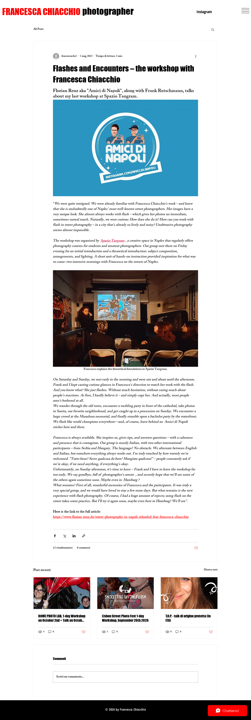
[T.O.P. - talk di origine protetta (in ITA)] (189, 593)
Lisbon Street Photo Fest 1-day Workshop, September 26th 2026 (125, 618)
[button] (213, 29)
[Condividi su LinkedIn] (74, 536)
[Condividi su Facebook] (55, 536)
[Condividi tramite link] (83, 536)
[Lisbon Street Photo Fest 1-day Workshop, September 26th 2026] (125, 593)
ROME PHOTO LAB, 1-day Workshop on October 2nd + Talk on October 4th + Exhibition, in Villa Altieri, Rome (61, 618)
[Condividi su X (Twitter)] (64, 536)
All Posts (38, 29)
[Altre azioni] (195, 56)
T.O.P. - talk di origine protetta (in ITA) (188, 618)
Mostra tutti (211, 570)
